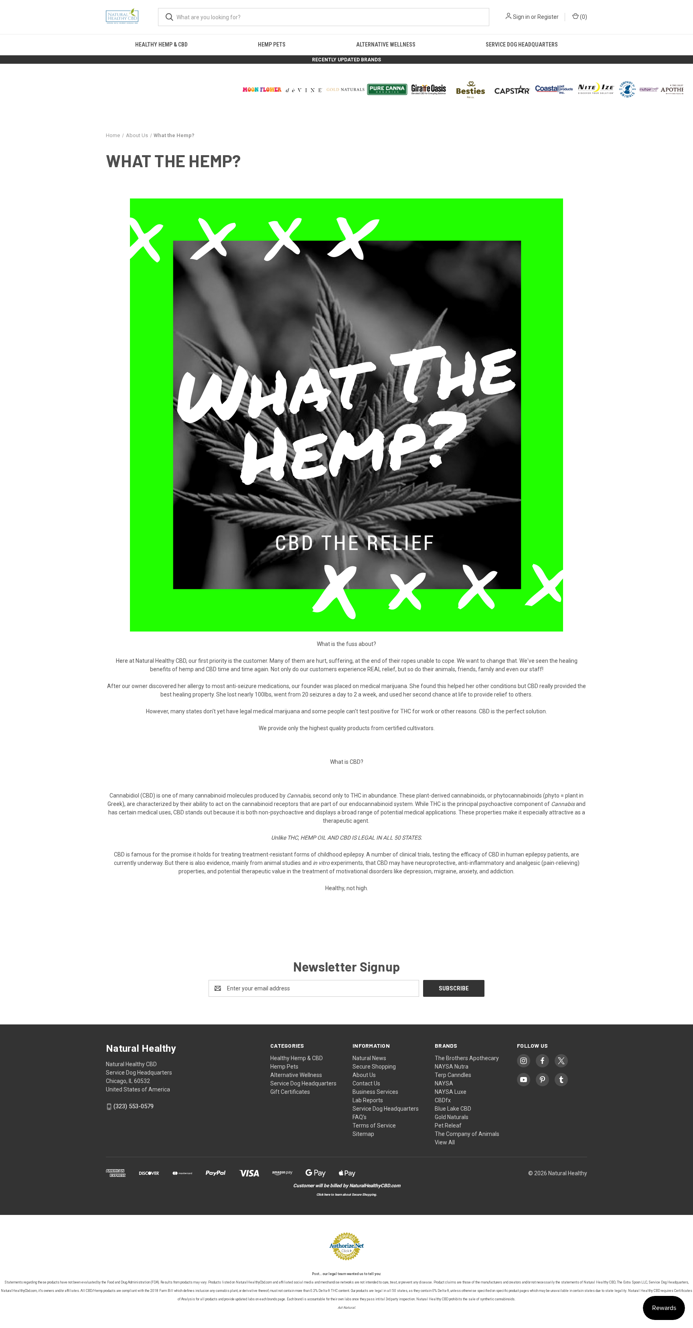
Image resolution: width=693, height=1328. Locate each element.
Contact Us (366, 1083)
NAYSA (444, 1083)
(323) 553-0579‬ (133, 1106)
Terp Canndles (453, 1075)
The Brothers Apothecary (467, 1058)
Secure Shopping (374, 1066)
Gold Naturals (451, 1117)
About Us (364, 1075)
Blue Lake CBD (453, 1108)
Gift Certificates (290, 1092)
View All (445, 1142)
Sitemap (363, 1134)
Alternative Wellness (385, 44)
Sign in (521, 17)
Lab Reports (368, 1100)
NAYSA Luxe (450, 1092)
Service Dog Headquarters (522, 44)
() (583, 17)
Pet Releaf (448, 1125)
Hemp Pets (272, 44)
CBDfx (443, 1100)
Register (548, 17)
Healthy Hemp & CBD (161, 44)
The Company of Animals (467, 1134)
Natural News (369, 1058)
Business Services (375, 1092)
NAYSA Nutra (451, 1066)
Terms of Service (374, 1125)
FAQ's (360, 1117)
